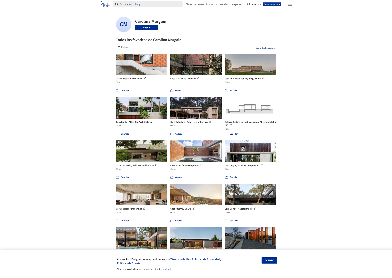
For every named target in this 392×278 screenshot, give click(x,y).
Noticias (224, 4)
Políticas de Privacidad (206, 259)
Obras (189, 4)
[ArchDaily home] (105, 4)
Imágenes (236, 4)
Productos (211, 4)
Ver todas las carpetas (266, 48)
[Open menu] (289, 4)
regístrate (167, 269)
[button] (123, 47)
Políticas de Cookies (129, 263)
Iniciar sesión (254, 4)
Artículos (199, 4)
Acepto (269, 260)
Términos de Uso (180, 259)
